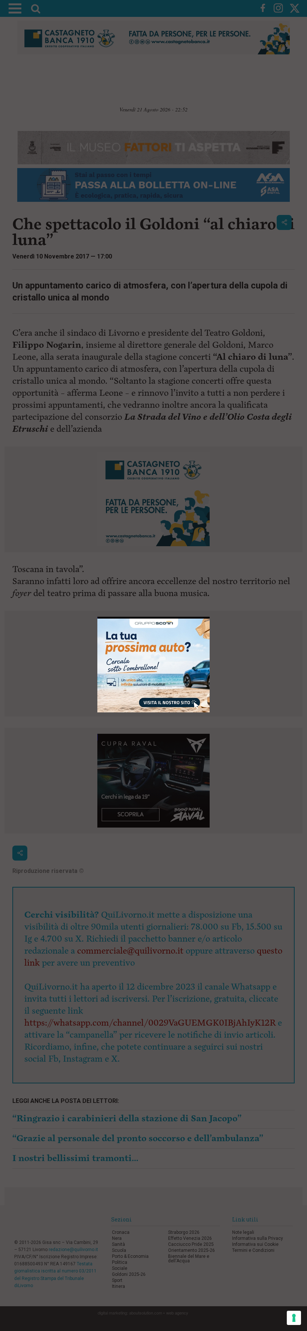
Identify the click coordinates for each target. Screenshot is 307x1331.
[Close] (210, 619)
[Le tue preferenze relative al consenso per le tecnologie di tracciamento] (294, 1318)
